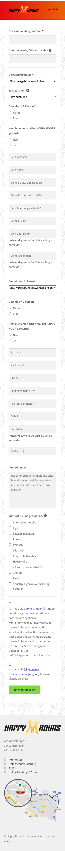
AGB (11, 768)
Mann (16, 112)
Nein (16, 139)
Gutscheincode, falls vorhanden (30, 50)
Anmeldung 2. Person (22, 281)
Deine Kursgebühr (21, 75)
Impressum (16, 759)
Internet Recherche (24, 522)
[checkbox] (10, 522)
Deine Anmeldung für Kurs (26, 31)
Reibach (18, 545)
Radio (16, 578)
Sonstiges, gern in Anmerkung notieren (31, 586)
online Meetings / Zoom (23, 772)
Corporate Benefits (24, 556)
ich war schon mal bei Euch (29, 567)
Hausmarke (20, 561)
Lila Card (18, 550)
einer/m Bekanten (24, 533)
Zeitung (17, 572)
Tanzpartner (19, 90)
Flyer (16, 528)
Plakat (17, 539)
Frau (16, 118)
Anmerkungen (18, 467)
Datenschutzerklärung (22, 764)
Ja (14, 145)
